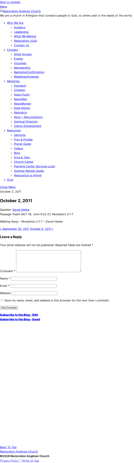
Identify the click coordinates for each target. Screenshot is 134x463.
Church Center (24, 162)
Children (19, 90)
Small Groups (23, 54)
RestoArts (20, 112)
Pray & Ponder (23, 139)
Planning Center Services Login (34, 166)
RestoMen (20, 99)
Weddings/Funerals (26, 76)
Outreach (20, 85)
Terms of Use (30, 460)
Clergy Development (27, 126)
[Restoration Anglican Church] (20, 11)
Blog (17, 153)
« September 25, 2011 (14, 229)
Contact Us (21, 45)
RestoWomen (22, 103)
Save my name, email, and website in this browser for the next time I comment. (57, 300)
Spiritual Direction (26, 121)
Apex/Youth (22, 94)
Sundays (19, 27)
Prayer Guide (22, 144)
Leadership (21, 32)
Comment (7, 271)
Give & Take (22, 157)
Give (10, 179)
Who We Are (15, 23)
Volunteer (20, 63)
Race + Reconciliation (28, 117)
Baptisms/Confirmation (29, 72)
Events (18, 58)
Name (5, 278)
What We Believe (25, 36)
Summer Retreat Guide (29, 171)
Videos (18, 148)
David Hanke (20, 209)
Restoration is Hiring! (28, 175)
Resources (14, 130)
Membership (22, 67)
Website (5, 293)
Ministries (13, 81)
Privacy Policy (9, 460)
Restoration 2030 (25, 40)
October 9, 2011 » (41, 229)
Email (4, 285)
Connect (12, 50)
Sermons (19, 135)
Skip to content (10, 2)
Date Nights (22, 108)
